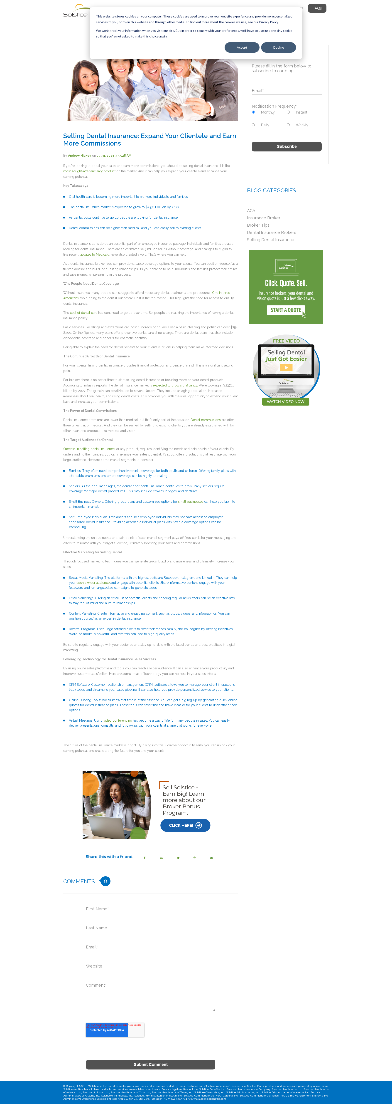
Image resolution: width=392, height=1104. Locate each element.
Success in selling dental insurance (89, 449)
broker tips (258, 225)
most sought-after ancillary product (89, 171)
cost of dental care (83, 312)
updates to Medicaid (94, 254)
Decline (278, 47)
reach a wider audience (93, 582)
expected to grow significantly (175, 385)
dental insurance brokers (271, 232)
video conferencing (117, 720)
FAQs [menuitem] (317, 8)
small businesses (190, 501)
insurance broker (263, 217)
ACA (251, 210)
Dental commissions (206, 420)
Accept (242, 47)
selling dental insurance (270, 239)
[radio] (269, 112)
